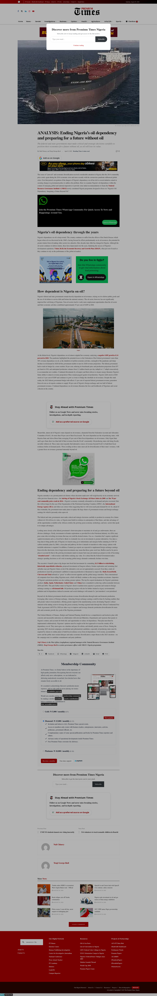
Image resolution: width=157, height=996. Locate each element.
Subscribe (101, 39)
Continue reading (78, 45)
